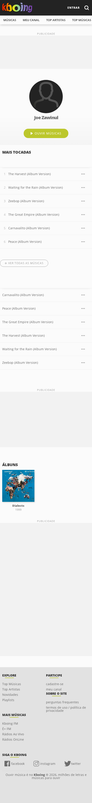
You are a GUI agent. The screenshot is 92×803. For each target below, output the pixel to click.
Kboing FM (10, 723)
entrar (73, 8)
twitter (76, 763)
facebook (18, 763)
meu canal (31, 20)
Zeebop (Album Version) (26, 201)
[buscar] (86, 8)
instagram (47, 763)
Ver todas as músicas (26, 263)
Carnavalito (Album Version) (29, 228)
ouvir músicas (48, 133)
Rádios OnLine (13, 739)
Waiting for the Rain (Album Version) (35, 187)
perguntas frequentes (62, 702)
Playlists (8, 700)
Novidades (10, 694)
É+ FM (6, 729)
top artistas (55, 20)
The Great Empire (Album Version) (33, 214)
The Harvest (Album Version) (29, 174)
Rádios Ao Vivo (13, 734)
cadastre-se (54, 684)
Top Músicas (11, 684)
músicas (9, 20)
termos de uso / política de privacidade (66, 709)
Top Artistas (11, 689)
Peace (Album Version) (25, 241)
